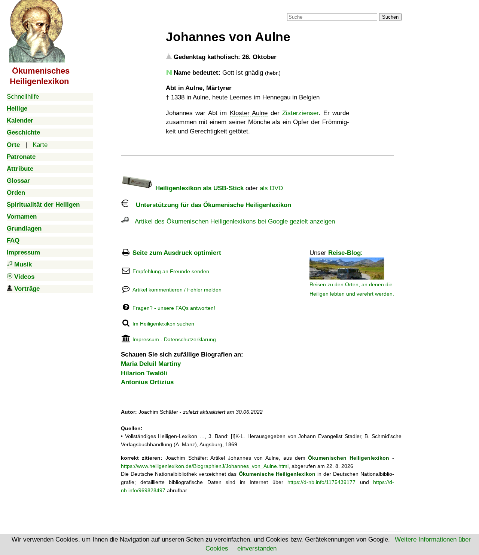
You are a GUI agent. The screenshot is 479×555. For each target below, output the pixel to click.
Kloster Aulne (249, 113)
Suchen (390, 17)
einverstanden (257, 548)
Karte (40, 144)
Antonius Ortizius (147, 382)
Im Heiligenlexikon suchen (163, 324)
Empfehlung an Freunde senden (170, 271)
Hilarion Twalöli (144, 373)
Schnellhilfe (23, 96)
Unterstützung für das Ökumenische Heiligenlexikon (209, 205)
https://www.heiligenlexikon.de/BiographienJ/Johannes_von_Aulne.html (205, 466)
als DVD (271, 188)
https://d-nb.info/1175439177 (321, 482)
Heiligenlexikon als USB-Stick (198, 188)
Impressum (145, 339)
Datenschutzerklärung (190, 339)
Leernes (240, 97)
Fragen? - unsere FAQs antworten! (173, 308)
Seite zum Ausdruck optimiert (176, 252)
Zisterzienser (300, 113)
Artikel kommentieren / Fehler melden (177, 290)
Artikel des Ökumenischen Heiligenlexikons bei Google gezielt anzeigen (232, 221)
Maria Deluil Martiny (151, 363)
